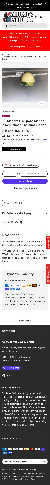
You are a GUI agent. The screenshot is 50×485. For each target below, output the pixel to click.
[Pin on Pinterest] (21, 222)
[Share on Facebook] (16, 222)
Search (12, 474)
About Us (6, 476)
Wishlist (34, 479)
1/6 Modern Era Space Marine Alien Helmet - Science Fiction (24, 57)
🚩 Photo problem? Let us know (21, 165)
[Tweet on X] (11, 222)
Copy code (36, 47)
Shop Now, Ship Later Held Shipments (27, 476)
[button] (41, 17)
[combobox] (25, 25)
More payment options (25, 187)
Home (4, 54)
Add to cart (33, 173)
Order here (28, 7)
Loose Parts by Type (26, 474)
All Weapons (22, 33)
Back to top (25, 320)
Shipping (6, 135)
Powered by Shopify (29, 469)
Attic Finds (23, 479)
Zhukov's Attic (8, 112)
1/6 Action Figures (9, 479)
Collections (41, 474)
